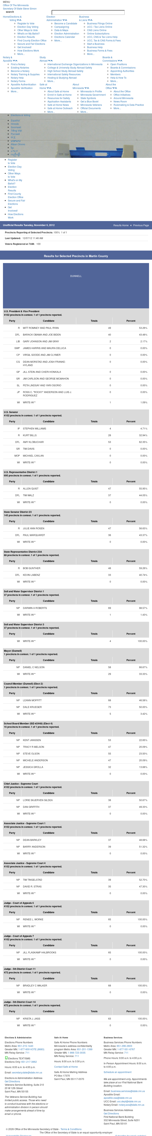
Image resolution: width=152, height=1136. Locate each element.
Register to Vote (25, 23)
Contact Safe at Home (66, 1066)
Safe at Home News (58, 104)
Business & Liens (84, 18)
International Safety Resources (64, 74)
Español (15, 120)
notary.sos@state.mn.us (131, 1104)
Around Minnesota (123, 98)
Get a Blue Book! (90, 101)
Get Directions (12, 1081)
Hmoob (15, 123)
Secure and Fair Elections (31, 43)
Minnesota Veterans (91, 104)
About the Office (111, 86)
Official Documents (91, 108)
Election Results (26, 36)
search (10, 11)
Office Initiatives (122, 94)
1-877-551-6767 (126, 1049)
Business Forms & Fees (99, 50)
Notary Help (17, 77)
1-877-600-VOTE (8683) (31, 1049)
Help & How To (118, 77)
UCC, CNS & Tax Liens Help (102, 36)
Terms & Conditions (71, 1129)
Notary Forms (18, 81)
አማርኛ (14, 151)
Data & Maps (61, 30)
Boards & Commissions (110, 58)
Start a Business (95, 43)
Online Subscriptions (98, 33)
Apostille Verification (22, 88)
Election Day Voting (27, 26)
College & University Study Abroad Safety (70, 67)
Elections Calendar (64, 36)
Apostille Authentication (23, 84)
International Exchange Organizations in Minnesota (75, 64)
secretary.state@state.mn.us (26, 1072)
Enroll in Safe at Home (60, 94)
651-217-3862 (29, 1061)
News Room (120, 101)
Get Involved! (24, 47)
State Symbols (88, 98)
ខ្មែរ (12, 147)
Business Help (95, 47)
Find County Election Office (32, 40)
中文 (13, 137)
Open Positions (118, 64)
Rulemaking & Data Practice (129, 104)
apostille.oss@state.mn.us (118, 1097)
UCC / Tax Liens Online (99, 26)
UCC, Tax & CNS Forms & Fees (104, 40)
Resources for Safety (59, 98)
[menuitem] (28, 35)
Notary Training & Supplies (25, 74)
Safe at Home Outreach (60, 108)
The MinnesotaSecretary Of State (20, 6)
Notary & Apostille (7, 58)
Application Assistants (59, 101)
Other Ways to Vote (27, 30)
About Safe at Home (58, 91)
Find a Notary (18, 64)
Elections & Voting (16, 18)
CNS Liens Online (96, 30)
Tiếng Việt (16, 130)
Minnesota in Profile (91, 91)
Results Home (121, 225)
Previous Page (141, 225)
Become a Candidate (65, 23)
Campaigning (61, 26)
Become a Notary (20, 70)
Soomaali (16, 127)
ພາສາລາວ (16, 140)
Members (115, 74)
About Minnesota (78, 86)
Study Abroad (44, 58)
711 (27, 1052)
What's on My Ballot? (28, 33)
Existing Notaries (20, 67)
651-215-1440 (25, 1045)
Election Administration (54, 18)
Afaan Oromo (18, 144)
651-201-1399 (84, 1049)
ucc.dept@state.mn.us (128, 1101)
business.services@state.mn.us (127, 1091)
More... (21, 53)
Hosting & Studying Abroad (62, 77)
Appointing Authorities (122, 70)
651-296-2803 (124, 1045)
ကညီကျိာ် (15, 154)
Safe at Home (43, 86)
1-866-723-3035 (77, 1052)
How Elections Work (28, 50)
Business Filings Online (99, 23)
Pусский (15, 133)
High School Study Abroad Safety (65, 70)
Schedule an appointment (117, 1072)
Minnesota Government (93, 94)
